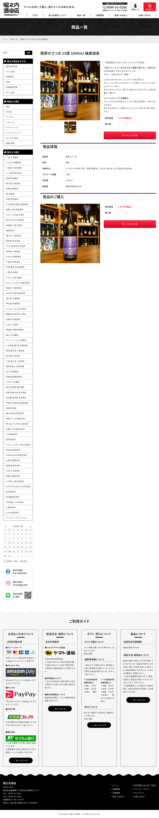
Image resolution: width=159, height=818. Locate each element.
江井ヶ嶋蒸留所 (12, 512)
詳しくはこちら (22, 760)
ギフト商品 (10, 71)
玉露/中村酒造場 (13, 319)
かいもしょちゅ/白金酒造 (16, 309)
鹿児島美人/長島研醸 (15, 366)
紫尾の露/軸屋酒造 (14, 376)
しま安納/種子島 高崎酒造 (17, 345)
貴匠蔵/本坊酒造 (13, 241)
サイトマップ (139, 792)
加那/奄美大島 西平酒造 (16, 392)
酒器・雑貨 (10, 143)
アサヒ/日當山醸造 (14, 277)
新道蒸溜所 (11, 491)
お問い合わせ (144, 15)
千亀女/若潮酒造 (13, 261)
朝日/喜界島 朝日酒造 (15, 387)
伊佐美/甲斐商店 (13, 303)
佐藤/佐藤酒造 (12, 188)
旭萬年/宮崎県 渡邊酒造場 (17, 403)
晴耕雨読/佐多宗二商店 (16, 314)
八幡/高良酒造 (12, 272)
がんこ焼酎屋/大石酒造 (15, 246)
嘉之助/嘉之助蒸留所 (15, 413)
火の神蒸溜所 (11, 434)
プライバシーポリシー (142, 789)
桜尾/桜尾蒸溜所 (13, 465)
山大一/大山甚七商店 (15, 214)
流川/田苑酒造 (12, 371)
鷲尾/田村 (10, 230)
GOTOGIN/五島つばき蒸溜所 (18, 486)
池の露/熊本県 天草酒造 (16, 397)
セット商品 (10, 92)
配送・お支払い (121, 15)
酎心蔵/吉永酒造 (13, 355)
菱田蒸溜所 (11, 439)
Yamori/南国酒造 (13, 256)
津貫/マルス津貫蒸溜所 (15, 418)
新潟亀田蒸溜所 (12, 497)
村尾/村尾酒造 (12, 199)
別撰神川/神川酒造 (14, 225)
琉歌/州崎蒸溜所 (13, 476)
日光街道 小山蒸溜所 (15, 502)
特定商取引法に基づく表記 (145, 785)
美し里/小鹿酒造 (13, 298)
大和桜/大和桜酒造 (14, 167)
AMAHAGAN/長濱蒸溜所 (16, 455)
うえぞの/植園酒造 (13, 162)
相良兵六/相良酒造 (14, 288)
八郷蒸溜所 (11, 507)
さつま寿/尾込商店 (14, 173)
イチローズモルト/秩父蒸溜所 (18, 444)
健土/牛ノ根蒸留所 (14, 235)
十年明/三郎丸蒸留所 (15, 481)
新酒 (8, 82)
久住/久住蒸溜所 (13, 470)
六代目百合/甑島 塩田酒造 (17, 204)
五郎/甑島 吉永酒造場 (15, 267)
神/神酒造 (10, 194)
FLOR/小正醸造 (13, 382)
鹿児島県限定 (12, 66)
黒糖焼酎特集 (12, 87)
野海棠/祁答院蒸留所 (15, 329)
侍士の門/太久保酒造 (15, 220)
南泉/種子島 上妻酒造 (15, 350)
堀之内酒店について (57, 15)
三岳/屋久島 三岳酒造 (15, 361)
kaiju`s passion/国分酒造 (18, 282)
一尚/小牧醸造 (12, 157)
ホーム (115, 785)
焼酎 (8, 106)
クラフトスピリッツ (13, 132)
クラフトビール (12, 127)
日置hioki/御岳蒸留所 (15, 429)
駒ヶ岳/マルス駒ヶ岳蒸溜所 (17, 424)
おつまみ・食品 (12, 138)
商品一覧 (81, 15)
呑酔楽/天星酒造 (13, 251)
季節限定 (10, 76)
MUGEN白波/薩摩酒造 (15, 293)
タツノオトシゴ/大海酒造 (16, 340)
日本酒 (9, 111)
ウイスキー (10, 117)
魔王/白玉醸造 (12, 335)
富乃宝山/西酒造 (13, 183)
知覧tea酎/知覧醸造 (14, 209)
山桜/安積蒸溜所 (13, 460)
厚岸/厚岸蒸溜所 (13, 450)
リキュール (10, 122)
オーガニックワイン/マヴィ (16, 518)
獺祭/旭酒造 (11, 408)
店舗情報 (100, 15)
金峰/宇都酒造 (12, 178)
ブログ (35, 15)
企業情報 (116, 792)
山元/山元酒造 (12, 324)
